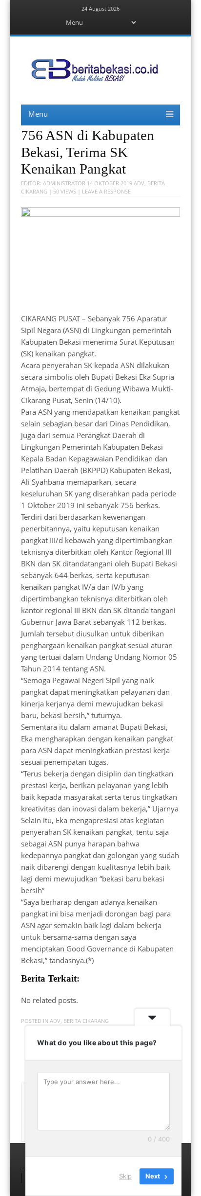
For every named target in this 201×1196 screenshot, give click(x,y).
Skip (125, 1176)
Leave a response (106, 191)
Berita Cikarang (86, 1020)
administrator (64, 183)
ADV (139, 183)
